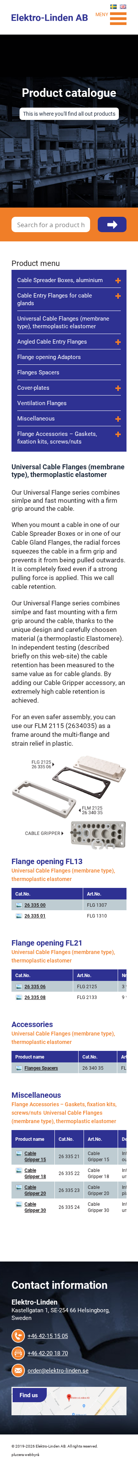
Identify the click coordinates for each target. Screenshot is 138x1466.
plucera (18, 1454)
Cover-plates (33, 387)
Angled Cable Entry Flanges (52, 341)
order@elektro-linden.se (58, 1370)
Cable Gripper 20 (35, 1190)
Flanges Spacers (38, 372)
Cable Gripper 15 (35, 1156)
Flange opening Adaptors (49, 357)
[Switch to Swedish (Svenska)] (113, 6)
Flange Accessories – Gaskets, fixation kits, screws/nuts (57, 437)
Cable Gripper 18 (35, 1173)
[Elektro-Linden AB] (50, 16)
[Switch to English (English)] (123, 6)
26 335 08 (35, 997)
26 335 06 (35, 986)
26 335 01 (35, 916)
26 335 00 (35, 905)
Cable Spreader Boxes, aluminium (60, 280)
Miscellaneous (36, 418)
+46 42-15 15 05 (48, 1336)
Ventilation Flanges (42, 403)
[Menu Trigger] (118, 17)
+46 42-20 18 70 (48, 1353)
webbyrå (32, 1454)
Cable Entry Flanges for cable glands (54, 299)
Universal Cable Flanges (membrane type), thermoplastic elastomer (63, 322)
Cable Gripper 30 (35, 1207)
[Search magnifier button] (112, 228)
